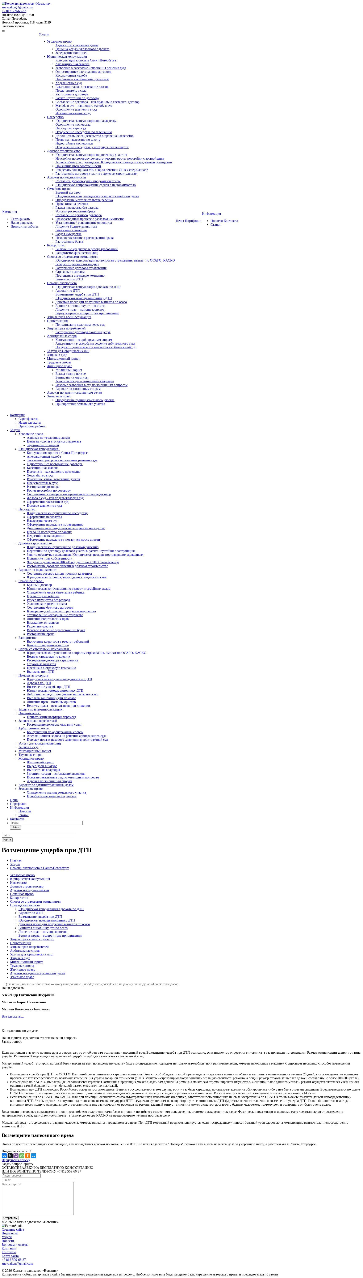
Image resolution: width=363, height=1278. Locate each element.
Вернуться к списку (16, 1160)
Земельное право (59, 396)
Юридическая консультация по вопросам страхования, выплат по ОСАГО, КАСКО (115, 260)
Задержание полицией (71, 53)
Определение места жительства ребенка (84, 200)
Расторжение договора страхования (81, 268)
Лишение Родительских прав (76, 226)
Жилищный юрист (68, 370)
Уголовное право (59, 41)
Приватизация (57, 321)
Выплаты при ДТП (69, 279)
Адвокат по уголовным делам (76, 45)
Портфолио (193, 221)
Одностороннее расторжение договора (83, 71)
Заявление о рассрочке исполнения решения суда (90, 68)
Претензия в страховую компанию (80, 275)
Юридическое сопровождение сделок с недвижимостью (95, 185)
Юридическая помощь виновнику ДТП (83, 298)
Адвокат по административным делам (74, 392)
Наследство (55, 117)
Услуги (44, 34)
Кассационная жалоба (71, 75)
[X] (10, 1155)
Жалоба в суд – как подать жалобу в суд (83, 105)
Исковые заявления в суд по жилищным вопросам (91, 385)
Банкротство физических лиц (76, 253)
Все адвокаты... (13, 1016)
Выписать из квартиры (71, 377)
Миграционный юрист (63, 358)
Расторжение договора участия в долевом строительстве (96, 173)
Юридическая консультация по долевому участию (91, 154)
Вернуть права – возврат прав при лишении (87, 313)
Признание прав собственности (78, 166)
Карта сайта (10, 1256)
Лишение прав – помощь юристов (79, 309)
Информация (212, 213)
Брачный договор (67, 192)
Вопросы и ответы (15, 1244)
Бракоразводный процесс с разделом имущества (89, 219)
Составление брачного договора (78, 215)
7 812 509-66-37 (14, 11)
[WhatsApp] (21, 1155)
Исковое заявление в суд (73, 113)
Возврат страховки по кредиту (77, 264)
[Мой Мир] (33, 1155)
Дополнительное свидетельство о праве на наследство (94, 136)
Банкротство (56, 245)
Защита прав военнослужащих (69, 317)
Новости (216, 221)
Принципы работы (24, 226)
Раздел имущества (68, 234)
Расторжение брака (69, 241)
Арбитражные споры (62, 336)
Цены (180, 221)
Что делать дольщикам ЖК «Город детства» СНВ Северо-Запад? (101, 170)
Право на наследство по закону (77, 139)
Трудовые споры (59, 362)
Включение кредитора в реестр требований (86, 249)
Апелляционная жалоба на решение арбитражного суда (95, 343)
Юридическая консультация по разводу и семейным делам (97, 196)
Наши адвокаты (22, 222)
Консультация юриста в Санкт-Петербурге (85, 60)
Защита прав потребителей (66, 328)
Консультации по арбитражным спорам (83, 339)
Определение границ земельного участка (84, 400)
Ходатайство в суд (68, 83)
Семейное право (59, 188)
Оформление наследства (73, 124)
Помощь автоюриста (62, 283)
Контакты (231, 221)
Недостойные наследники (74, 143)
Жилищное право (59, 366)
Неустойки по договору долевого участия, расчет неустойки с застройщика (109, 158)
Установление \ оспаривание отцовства (83, 222)
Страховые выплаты (70, 271)
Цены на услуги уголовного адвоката (82, 49)
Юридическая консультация (67, 56)
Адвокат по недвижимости (66, 177)
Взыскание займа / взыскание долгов (82, 86)
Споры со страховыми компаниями (72, 256)
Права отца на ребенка (71, 204)
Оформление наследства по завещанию (83, 132)
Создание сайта (13, 1229)
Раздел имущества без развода (77, 207)
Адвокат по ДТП (67, 290)
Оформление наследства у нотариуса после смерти (92, 147)
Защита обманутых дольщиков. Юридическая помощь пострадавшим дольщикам (113, 162)
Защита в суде (57, 355)
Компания (10, 211)
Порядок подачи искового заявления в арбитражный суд (95, 347)
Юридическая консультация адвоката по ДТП (88, 287)
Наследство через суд (70, 128)
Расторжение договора (71, 94)
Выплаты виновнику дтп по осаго (80, 305)
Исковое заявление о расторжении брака (84, 237)
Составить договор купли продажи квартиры (88, 181)
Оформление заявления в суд (76, 109)
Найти (15, 827)
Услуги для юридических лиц (68, 351)
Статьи (215, 224)
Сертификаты (20, 219)
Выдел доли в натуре (70, 373)
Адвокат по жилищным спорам (78, 388)
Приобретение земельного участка (80, 404)
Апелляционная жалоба (72, 64)
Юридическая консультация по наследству (85, 120)
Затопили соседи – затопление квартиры (84, 381)
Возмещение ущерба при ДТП (77, 294)
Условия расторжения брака (75, 211)
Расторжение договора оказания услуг (82, 332)
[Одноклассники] (27, 1155)
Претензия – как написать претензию (82, 79)
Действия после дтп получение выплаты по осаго (91, 302)
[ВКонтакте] (4, 1155)
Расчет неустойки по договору (77, 98)
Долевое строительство (63, 151)
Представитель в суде (70, 90)
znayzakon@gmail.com (17, 7)
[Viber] (15, 1155)
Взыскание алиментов (71, 230)
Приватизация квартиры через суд (80, 324)
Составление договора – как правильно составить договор (97, 102)
